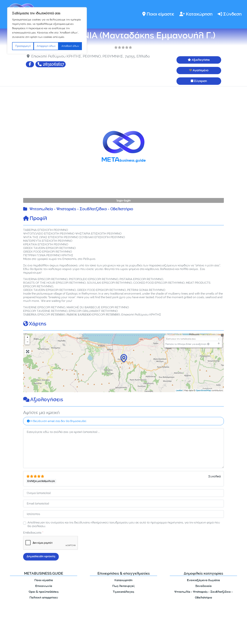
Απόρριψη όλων (46, 46)
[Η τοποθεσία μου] (208, 344)
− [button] (27, 342)
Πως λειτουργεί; (123, 586)
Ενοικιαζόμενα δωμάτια (203, 580)
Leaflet (179, 390)
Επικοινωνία (43, 586)
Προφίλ (38, 219)
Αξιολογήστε (201, 60)
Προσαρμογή (23, 46)
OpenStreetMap (203, 390)
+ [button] (27, 338)
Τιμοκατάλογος (123, 592)
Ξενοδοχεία (203, 586)
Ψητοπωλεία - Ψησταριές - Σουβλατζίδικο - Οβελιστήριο (81, 209)
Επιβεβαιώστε (33, 532)
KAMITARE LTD (58, 614)
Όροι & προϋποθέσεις (44, 592)
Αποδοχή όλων (70, 46)
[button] (38, 146)
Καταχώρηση (199, 14)
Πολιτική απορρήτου (43, 598)
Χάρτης (37, 324)
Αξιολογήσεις (46, 400)
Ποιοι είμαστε (160, 14)
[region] (47, 30)
